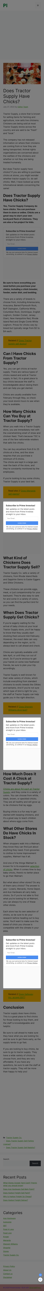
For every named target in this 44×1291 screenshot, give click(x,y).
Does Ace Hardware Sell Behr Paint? (18, 1189)
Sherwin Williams (10, 1244)
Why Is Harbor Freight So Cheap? (17, 1196)
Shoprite (6, 1248)
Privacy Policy (9, 1266)
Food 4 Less (8, 1229)
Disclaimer (7, 1277)
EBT (5, 1226)
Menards (7, 1240)
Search (6, 1159)
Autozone (7, 1222)
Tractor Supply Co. (14, 1138)
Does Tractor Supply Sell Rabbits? (20, 1147)
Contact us (7, 1274)
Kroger (6, 1237)
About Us (7, 1270)
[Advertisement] (22, 34)
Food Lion (7, 1233)
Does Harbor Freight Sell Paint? (16, 1193)
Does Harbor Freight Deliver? (15, 1200)
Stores (6, 1251)
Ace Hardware (9, 1218)
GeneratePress (35, 1288)
